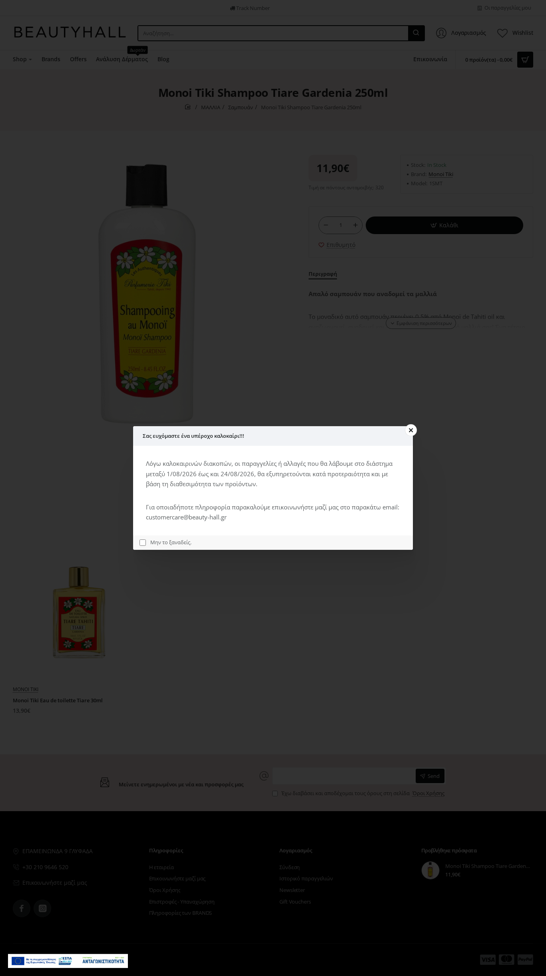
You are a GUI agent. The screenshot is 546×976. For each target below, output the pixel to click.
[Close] (411, 430)
